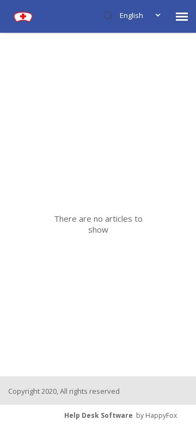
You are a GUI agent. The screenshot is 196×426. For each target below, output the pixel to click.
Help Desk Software (98, 415)
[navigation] (182, 16)
